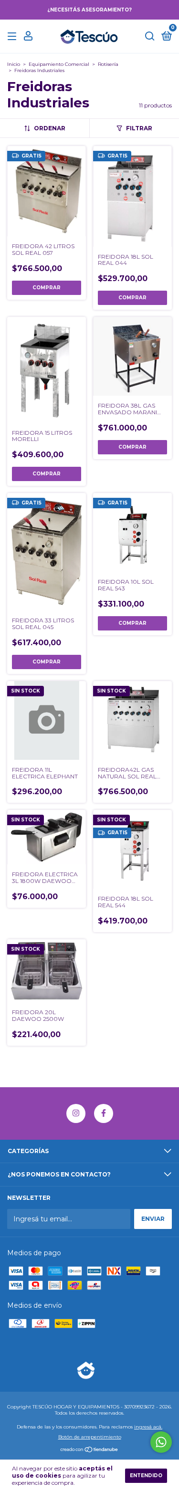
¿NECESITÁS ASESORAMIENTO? (89, 10)
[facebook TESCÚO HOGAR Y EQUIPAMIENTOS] (103, 1113)
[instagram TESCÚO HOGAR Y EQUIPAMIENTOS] (75, 1113)
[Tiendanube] (89, 1450)
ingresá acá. (148, 1427)
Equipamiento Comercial (59, 64)
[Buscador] (150, 36)
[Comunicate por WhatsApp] (161, 1442)
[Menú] (13, 36)
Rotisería (108, 64)
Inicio (13, 64)
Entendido (146, 1475)
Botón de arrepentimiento (89, 1437)
